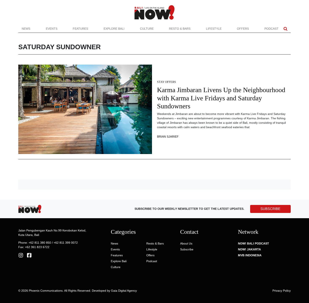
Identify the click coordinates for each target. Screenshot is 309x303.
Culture (147, 28)
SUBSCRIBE (270, 209)
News (26, 28)
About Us (186, 243)
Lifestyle (214, 28)
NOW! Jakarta (249, 249)
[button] (285, 29)
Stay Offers (166, 82)
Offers (243, 28)
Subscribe (186, 249)
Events (51, 28)
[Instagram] (20, 255)
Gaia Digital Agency (124, 290)
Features (80, 28)
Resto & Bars (179, 28)
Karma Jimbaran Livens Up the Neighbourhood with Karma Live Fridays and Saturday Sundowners (221, 98)
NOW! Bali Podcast (253, 243)
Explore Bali (114, 28)
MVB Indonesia (249, 255)
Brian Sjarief (168, 136)
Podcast (271, 28)
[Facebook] (29, 255)
